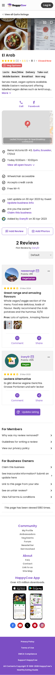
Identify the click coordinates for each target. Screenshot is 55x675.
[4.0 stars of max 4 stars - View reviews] (8, 60)
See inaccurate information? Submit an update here (25, 475)
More (5, 93)
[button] (27, 124)
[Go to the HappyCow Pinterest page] (35, 625)
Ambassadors (27, 534)
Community (27, 526)
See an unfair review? (14, 490)
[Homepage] (16, 5)
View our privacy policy (15, 448)
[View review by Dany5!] (11, 360)
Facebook (34, 106)
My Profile (27, 530)
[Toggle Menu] (3, 5)
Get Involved (27, 548)
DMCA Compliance (27, 654)
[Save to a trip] (45, 22)
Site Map (28, 571)
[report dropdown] (49, 271)
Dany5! (23, 219)
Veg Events (27, 537)
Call (21, 106)
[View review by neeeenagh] (11, 274)
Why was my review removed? (20, 435)
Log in (47, 5)
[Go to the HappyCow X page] (27, 625)
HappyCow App (27, 578)
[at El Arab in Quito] (14, 34)
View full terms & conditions (18, 497)
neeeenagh (28, 271)
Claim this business (19, 212)
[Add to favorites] (51, 22)
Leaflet (13, 139)
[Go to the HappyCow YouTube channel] (20, 625)
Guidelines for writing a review (20, 442)
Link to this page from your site (20, 484)
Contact (27, 563)
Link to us (27, 567)
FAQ (27, 560)
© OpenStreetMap (37, 139)
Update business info (20, 203)
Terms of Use (27, 647)
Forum (27, 541)
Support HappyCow (27, 660)
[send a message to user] (38, 271)
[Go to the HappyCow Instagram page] (42, 625)
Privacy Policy (27, 641)
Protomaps (22, 139)
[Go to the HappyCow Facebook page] (13, 625)
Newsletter (27, 545)
